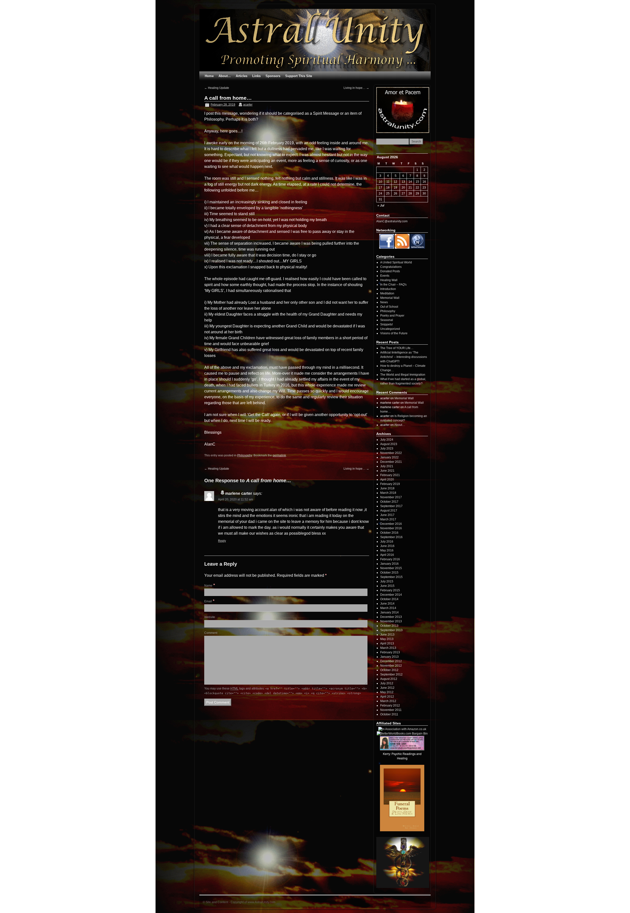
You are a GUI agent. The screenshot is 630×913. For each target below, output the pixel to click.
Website (209, 617)
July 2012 (386, 683)
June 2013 (387, 634)
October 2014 (389, 599)
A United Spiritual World (396, 262)
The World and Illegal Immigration (402, 374)
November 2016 (391, 528)
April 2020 (387, 479)
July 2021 (386, 466)
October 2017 (389, 501)
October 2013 (389, 625)
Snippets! (386, 324)
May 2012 (387, 692)
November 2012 (391, 665)
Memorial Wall (389, 298)
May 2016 (387, 550)
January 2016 (389, 563)
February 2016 (390, 559)
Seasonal (386, 320)
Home (209, 76)
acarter (247, 104)
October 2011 (389, 714)
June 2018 (387, 488)
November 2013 (391, 621)
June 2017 (387, 515)
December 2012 (391, 661)
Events (384, 275)
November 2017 (391, 497)
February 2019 (390, 484)
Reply (222, 541)
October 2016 (389, 532)
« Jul (381, 205)
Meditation (387, 293)
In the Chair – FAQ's (393, 284)
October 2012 (389, 670)
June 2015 (387, 586)
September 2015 (391, 577)
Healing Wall (388, 280)
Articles (241, 76)
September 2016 (391, 537)
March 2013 (388, 648)
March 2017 (388, 519)
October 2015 (389, 572)
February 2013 (390, 652)
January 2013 (389, 656)
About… (225, 76)
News (384, 302)
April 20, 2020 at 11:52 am (235, 499)
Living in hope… (356, 88)
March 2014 (388, 608)
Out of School (389, 306)
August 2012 (388, 679)
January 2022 (389, 457)
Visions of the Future (394, 333)
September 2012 (391, 674)
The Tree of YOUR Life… (396, 348)
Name (208, 585)
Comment (210, 633)
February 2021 (390, 475)
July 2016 (386, 541)
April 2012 (387, 696)
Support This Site (298, 76)
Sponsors (273, 76)
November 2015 (391, 568)
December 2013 (391, 617)
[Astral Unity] (315, 40)
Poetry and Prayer (392, 315)
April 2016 (387, 555)
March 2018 (388, 493)
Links (256, 76)
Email (208, 601)
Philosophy (244, 455)
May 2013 (387, 639)
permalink (279, 455)
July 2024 (386, 439)
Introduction (388, 289)
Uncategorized (390, 329)
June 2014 (387, 603)
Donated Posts (390, 271)
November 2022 (391, 453)
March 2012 (388, 701)
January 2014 (389, 612)
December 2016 (391, 524)
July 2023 (386, 448)
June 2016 (387, 546)
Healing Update (216, 88)
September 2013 (391, 630)
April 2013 (387, 643)
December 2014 (391, 594)
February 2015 (390, 590)
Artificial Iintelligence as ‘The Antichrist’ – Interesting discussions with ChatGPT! (403, 357)
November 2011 (391, 710)
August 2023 (388, 444)
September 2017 (391, 506)
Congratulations (391, 267)
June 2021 (387, 470)
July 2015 (386, 581)
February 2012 (390, 705)
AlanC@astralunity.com (392, 221)
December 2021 (391, 462)
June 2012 (387, 687)
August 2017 (388, 510)
